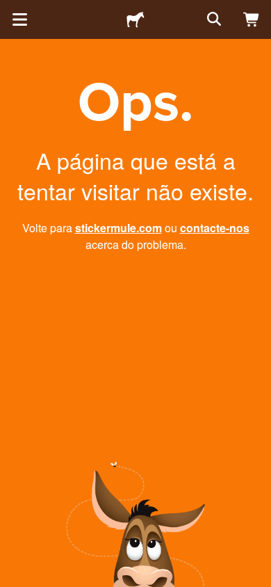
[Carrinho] (251, 19)
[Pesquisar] (212, 19)
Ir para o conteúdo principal (10, 10)
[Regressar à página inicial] (135, 19)
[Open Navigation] (19, 19)
